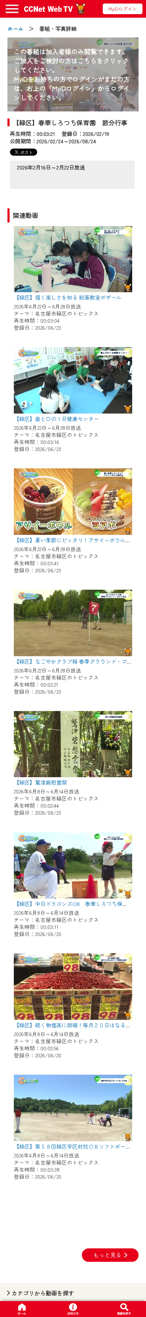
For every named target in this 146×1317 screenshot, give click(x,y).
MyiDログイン (122, 8)
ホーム (15, 28)
